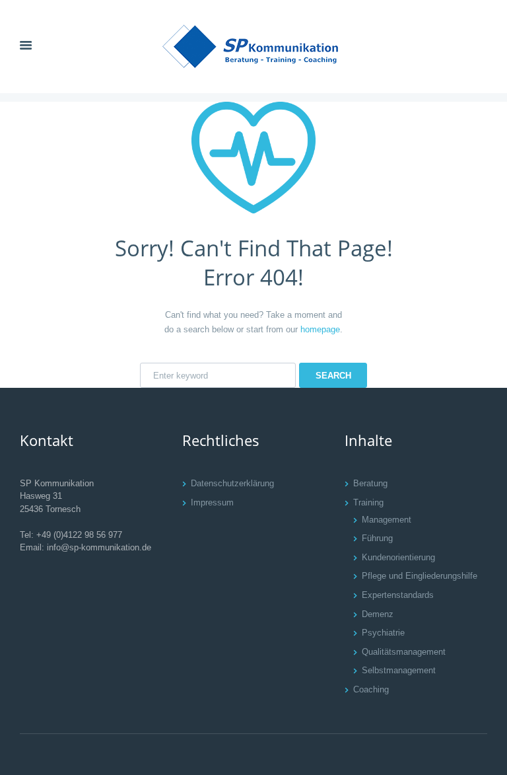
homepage (320, 329)
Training (368, 502)
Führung (377, 538)
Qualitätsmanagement (404, 652)
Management (386, 520)
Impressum (212, 502)
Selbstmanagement (399, 670)
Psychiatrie (383, 633)
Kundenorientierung (398, 557)
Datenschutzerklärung (232, 483)
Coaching (371, 689)
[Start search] (333, 375)
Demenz (377, 614)
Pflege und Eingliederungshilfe (419, 576)
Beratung (370, 483)
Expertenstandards (398, 595)
